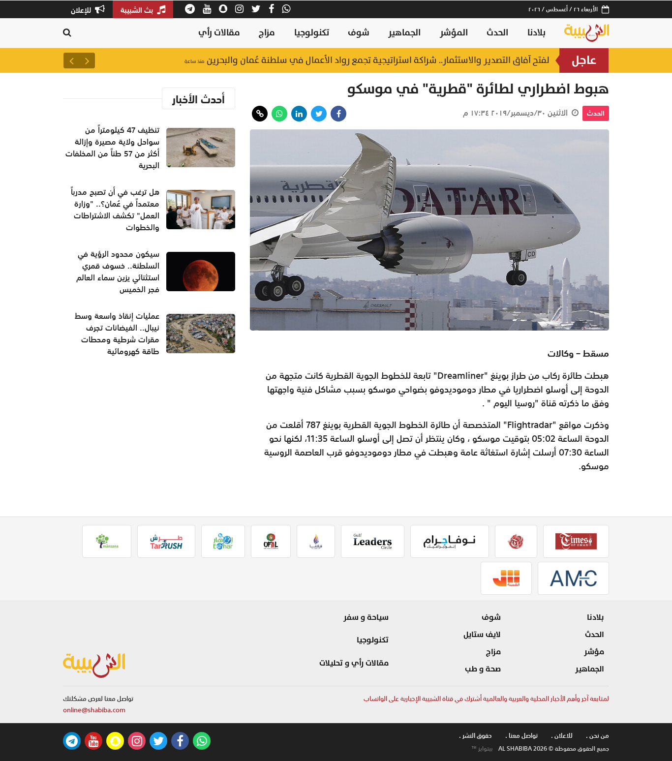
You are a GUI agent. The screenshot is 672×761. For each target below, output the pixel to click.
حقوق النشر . (475, 735)
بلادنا (536, 32)
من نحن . (597, 735)
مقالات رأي (219, 32)
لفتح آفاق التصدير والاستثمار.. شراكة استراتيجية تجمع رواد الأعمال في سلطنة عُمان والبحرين (367, 60)
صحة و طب (483, 669)
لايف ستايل (482, 634)
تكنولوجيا (311, 32)
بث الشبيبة (138, 9)
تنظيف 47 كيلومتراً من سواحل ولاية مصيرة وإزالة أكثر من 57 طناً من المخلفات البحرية (112, 147)
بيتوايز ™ (482, 748)
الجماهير (404, 32)
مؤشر (594, 651)
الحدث (497, 32)
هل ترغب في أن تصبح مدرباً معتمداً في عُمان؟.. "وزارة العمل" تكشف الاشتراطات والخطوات (115, 209)
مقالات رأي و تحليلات (354, 663)
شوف (358, 32)
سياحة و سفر (366, 617)
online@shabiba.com (94, 710)
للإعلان (82, 9)
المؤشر (454, 32)
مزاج (267, 32)
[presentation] (87, 60)
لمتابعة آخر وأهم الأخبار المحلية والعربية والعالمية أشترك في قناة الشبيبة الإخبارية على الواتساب (486, 698)
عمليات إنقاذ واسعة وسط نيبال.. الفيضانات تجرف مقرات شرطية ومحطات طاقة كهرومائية (117, 333)
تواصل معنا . (521, 735)
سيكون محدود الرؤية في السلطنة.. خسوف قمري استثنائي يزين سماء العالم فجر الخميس (117, 271)
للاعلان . (562, 735)
